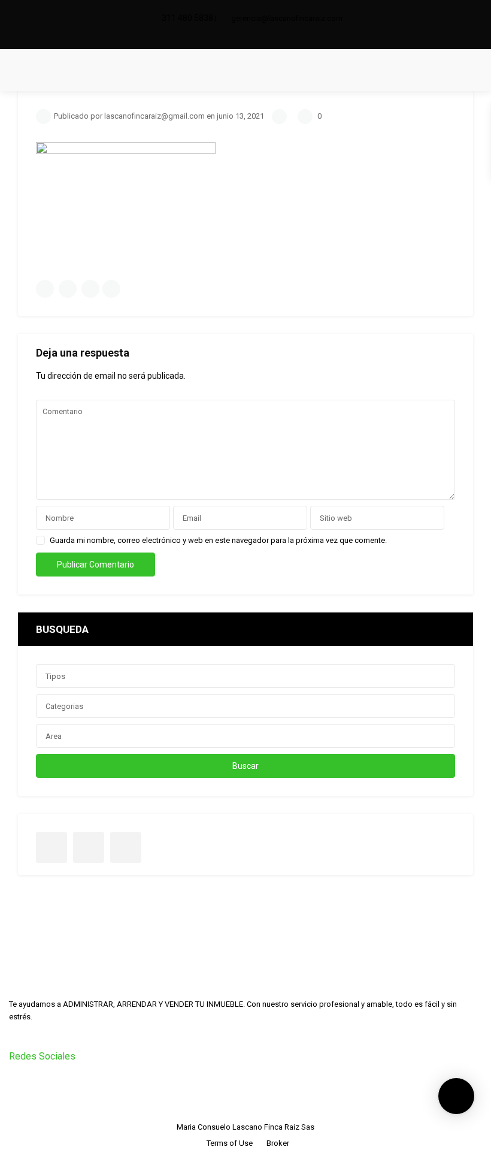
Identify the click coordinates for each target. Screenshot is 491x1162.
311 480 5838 (187, 18)
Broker (277, 1143)
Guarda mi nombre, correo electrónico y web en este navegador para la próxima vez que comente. (218, 540)
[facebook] (237, 36)
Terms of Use (230, 1143)
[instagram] (254, 36)
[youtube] (88, 847)
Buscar (245, 766)
